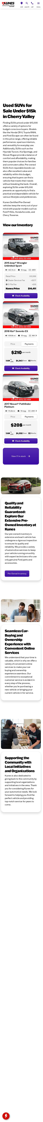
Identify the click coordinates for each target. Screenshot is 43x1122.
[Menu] (38, 3)
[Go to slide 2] (17, 256)
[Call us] (32, 3)
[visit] (21, 3)
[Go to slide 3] (21, 256)
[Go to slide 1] (13, 256)
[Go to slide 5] (28, 256)
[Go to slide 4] (24, 256)
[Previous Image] (6, 246)
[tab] (13, 344)
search (27, 7)
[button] (21, 4)
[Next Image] (35, 246)
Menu (38, 7)
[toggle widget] (6, 1116)
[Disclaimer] (7, 280)
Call (32, 7)
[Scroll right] (36, 335)
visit (21, 7)
